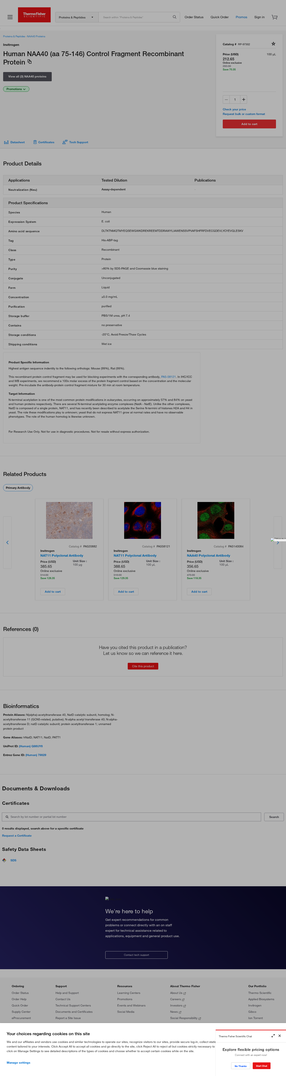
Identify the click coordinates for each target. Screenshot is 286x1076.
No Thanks (241, 1066)
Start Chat (261, 1065)
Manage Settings (18, 1062)
